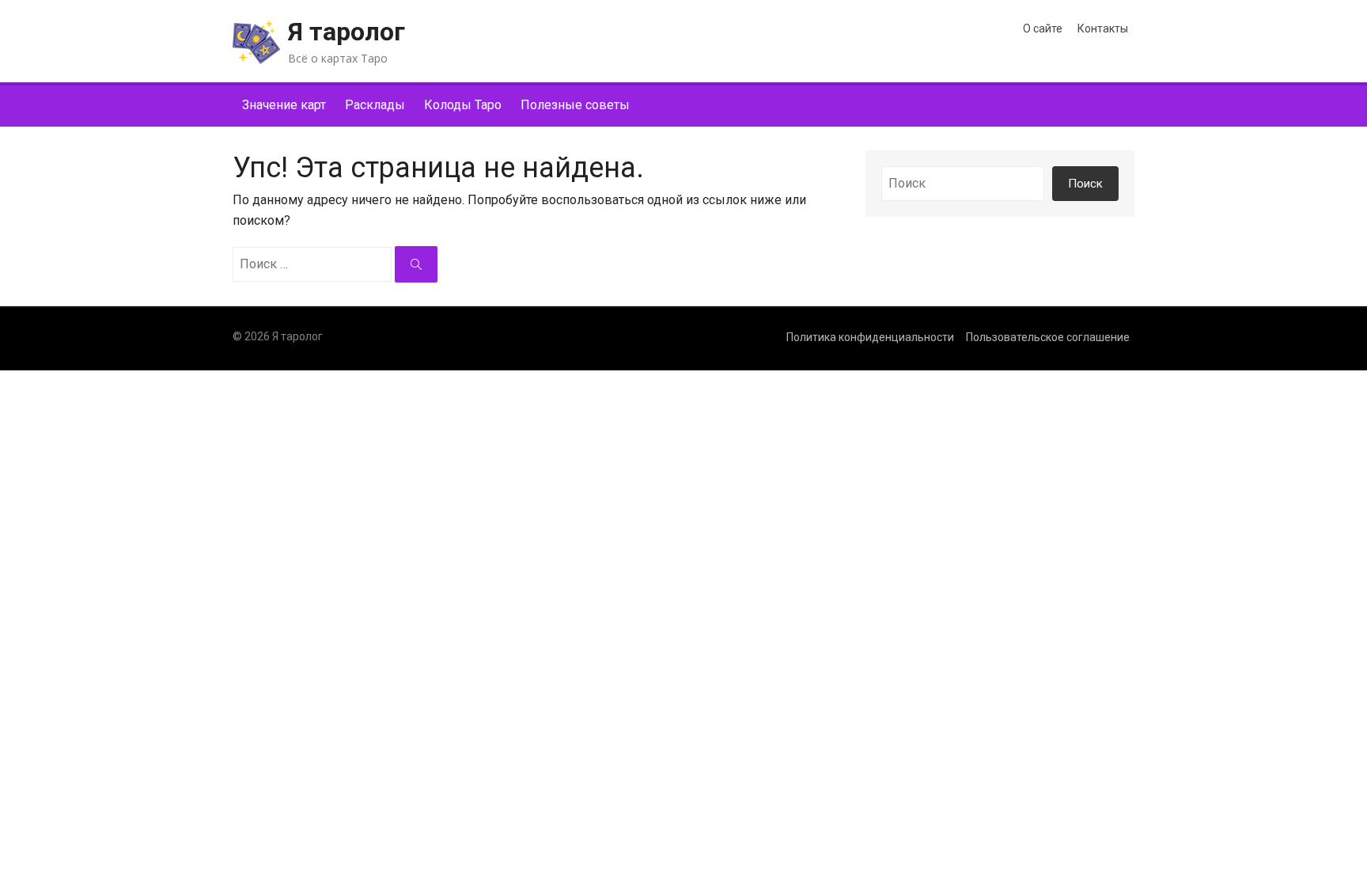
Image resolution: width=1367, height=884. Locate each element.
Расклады (375, 104)
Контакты (1102, 28)
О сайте (1042, 28)
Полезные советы (575, 104)
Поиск (1085, 183)
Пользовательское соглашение (1048, 337)
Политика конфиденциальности (870, 337)
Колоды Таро (463, 104)
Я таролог (346, 32)
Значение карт (284, 104)
